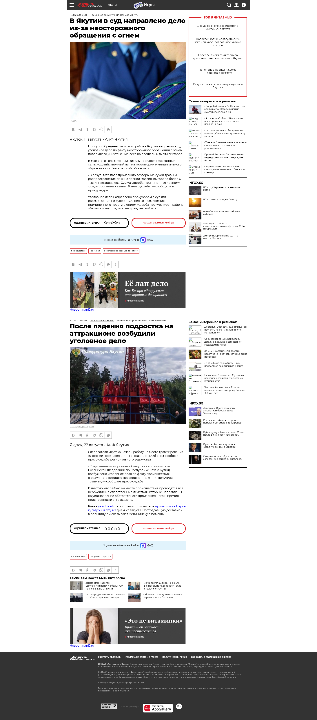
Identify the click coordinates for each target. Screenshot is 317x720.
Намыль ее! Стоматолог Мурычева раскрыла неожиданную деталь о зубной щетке (224, 378)
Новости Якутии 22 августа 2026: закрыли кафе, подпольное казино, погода (218, 42)
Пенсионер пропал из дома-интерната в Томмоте (218, 71)
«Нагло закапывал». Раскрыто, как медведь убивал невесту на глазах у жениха (224, 133)
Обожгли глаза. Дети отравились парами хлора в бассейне (162, 596)
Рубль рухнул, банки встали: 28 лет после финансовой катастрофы (223, 433)
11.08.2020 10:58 (78, 15)
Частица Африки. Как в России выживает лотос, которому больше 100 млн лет (224, 390)
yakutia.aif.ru (107, 506)
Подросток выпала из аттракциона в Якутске (218, 86)
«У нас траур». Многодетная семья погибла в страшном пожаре (105, 596)
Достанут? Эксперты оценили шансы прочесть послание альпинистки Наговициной (225, 329)
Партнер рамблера (130, 706)
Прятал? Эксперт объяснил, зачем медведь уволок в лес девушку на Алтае (223, 157)
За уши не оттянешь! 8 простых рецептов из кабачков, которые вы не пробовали (225, 354)
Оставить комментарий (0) (158, 223)
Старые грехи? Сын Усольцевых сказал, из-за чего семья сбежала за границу (224, 169)
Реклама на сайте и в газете (141, 657)
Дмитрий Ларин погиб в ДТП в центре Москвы (220, 237)
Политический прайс (174, 657)
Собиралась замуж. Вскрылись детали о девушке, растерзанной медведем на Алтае (223, 341)
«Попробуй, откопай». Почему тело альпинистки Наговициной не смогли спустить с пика (224, 109)
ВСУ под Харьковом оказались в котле (222, 188)
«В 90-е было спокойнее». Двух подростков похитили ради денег (223, 364)
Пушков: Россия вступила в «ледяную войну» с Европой (219, 445)
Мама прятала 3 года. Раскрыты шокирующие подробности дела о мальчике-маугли (162, 585)
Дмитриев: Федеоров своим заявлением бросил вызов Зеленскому (219, 411)
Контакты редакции (109, 657)
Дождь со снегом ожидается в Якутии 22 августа (217, 27)
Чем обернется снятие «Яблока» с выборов (222, 212)
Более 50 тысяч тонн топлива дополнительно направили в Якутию (218, 57)
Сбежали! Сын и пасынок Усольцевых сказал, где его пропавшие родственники (225, 145)
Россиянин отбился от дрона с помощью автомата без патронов (222, 421)
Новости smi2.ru (82, 309)
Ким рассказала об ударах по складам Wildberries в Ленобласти (222, 457)
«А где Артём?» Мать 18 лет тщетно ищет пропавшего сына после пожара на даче (224, 121)
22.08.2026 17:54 (79, 320)
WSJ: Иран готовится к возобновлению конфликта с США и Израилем (224, 226)
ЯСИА (73, 121)
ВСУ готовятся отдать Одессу (220, 199)
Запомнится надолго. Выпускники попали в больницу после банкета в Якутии (104, 585)
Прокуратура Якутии (82, 426)
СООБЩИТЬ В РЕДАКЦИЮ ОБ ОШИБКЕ (211, 657)
